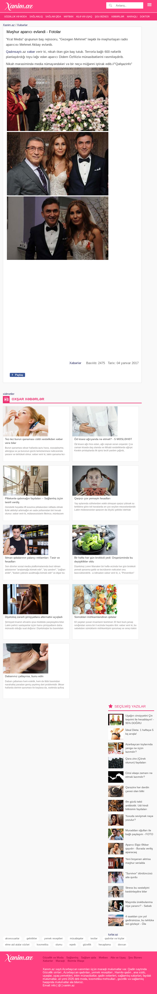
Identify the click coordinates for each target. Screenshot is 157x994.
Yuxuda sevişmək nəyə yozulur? (139, 817)
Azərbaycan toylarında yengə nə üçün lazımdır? (139, 748)
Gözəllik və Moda (15, 16)
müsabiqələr (76, 938)
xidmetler (8, 393)
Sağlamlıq (36, 16)
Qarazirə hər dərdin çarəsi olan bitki (137, 789)
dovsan (122, 944)
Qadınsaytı (14, 52)
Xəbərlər (117, 16)
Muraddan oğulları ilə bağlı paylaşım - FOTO (139, 832)
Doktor (145, 16)
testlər (94, 938)
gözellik (87, 944)
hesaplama (105, 944)
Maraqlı (132, 16)
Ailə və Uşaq (84, 16)
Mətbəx (69, 16)
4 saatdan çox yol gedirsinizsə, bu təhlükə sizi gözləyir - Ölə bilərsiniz (139, 920)
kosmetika (42, 944)
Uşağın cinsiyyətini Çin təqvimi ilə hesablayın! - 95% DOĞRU (139, 719)
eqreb (73, 944)
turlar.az (113, 934)
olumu (59, 944)
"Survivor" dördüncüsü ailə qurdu (138, 875)
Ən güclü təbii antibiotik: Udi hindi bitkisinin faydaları (136, 805)
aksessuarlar (12, 938)
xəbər (31, 52)
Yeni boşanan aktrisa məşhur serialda (138, 860)
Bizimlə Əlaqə (76, 960)
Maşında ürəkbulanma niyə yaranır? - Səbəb (139, 903)
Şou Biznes (102, 16)
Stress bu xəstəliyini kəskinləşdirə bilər (137, 889)
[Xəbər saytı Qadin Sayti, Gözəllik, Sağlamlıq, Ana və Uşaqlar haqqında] (19, 6)
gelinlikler (32, 938)
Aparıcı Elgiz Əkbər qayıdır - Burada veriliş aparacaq (139, 848)
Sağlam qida (53, 16)
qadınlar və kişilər (114, 938)
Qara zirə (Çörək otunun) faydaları (135, 760)
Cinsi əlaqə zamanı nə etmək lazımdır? (138, 774)
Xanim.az (9, 25)
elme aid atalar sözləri (17, 944)
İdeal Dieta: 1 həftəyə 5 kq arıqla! (139, 731)
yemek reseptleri (53, 938)
